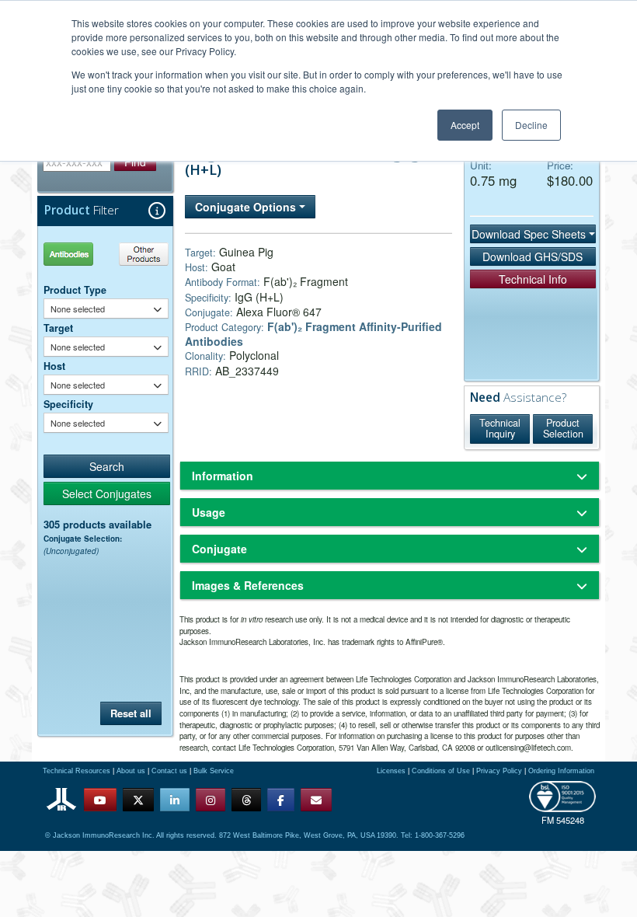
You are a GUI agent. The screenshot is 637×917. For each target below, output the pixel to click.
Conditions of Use (441, 771)
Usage (208, 512)
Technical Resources (76, 771)
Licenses (391, 771)
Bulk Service (213, 771)
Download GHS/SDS (532, 256)
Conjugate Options (247, 206)
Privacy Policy (499, 771)
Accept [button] (465, 124)
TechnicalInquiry (499, 428)
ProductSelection (563, 428)
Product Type (75, 290)
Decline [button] (531, 124)
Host (54, 366)
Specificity (68, 404)
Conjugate (219, 548)
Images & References (248, 585)
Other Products (141, 253)
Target (58, 328)
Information (222, 475)
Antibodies (74, 253)
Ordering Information (561, 771)
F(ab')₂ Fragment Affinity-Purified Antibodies (313, 334)
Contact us (169, 771)
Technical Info (533, 279)
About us (131, 771)
